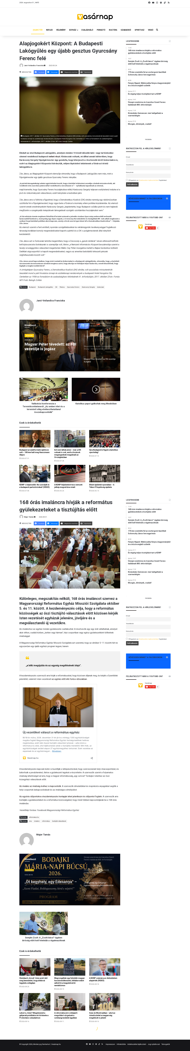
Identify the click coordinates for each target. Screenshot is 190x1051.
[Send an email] (44, 65)
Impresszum (110, 1044)
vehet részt (54, 156)
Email (128, 157)
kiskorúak (100, 287)
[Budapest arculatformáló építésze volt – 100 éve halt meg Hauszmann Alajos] (34, 438)
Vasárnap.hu (56, 1044)
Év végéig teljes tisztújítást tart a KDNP (48, 346)
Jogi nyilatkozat (154, 1044)
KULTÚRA (113, 30)
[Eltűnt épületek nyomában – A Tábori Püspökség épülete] (104, 473)
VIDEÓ (150, 30)
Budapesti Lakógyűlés (45, 287)
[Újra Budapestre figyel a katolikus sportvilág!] (104, 438)
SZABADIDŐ (126, 30)
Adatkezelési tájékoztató (136, 1044)
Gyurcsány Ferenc (73, 287)
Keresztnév (130, 172)
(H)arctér (29, 335)
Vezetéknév (130, 165)
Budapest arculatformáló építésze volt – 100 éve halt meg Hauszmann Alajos (34, 452)
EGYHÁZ (72, 30)
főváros (62, 287)
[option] (69, 345)
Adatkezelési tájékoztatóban (149, 180)
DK (56, 287)
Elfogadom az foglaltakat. (148, 180)
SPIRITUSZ (139, 30)
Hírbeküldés (121, 1044)
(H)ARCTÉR (38, 30)
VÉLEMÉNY (61, 30)
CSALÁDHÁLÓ (87, 30)
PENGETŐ (101, 30)
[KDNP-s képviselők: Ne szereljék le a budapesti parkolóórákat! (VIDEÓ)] (34, 473)
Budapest (32, 287)
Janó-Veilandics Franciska (33, 65)
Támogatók (165, 1044)
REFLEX (49, 30)
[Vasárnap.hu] (95, 17)
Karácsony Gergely (88, 287)
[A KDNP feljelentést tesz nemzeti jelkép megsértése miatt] (69, 473)
